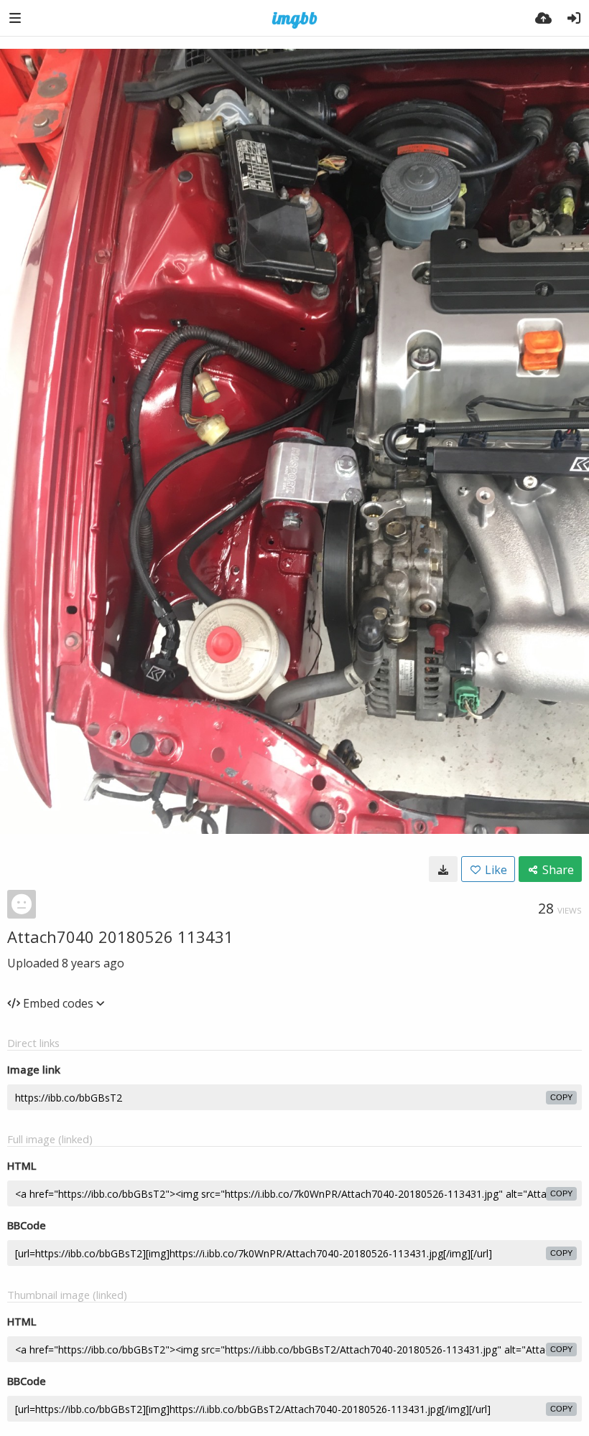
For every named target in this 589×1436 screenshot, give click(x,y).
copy (561, 1097)
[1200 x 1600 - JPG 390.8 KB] (443, 869)
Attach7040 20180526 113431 (120, 936)
